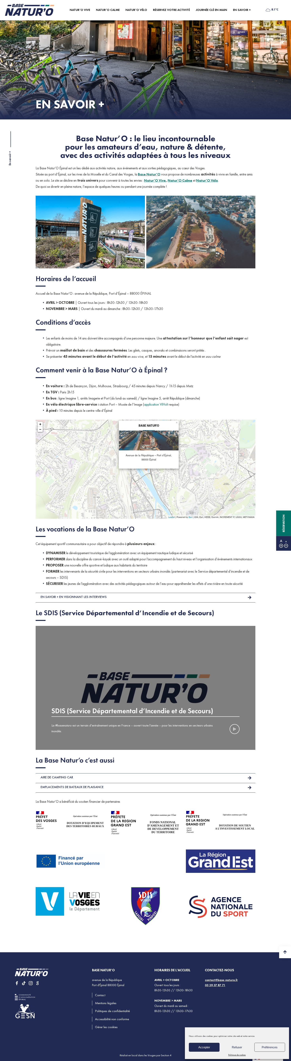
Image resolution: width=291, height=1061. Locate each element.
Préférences (270, 1047)
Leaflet (171, 517)
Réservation (283, 523)
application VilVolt (156, 404)
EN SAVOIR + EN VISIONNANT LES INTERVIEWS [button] (74, 597)
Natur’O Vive (155, 180)
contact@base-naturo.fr (221, 980)
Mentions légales (105, 1003)
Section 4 (166, 1055)
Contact (100, 995)
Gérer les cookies (106, 1027)
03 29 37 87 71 (215, 985)
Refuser (237, 1047)
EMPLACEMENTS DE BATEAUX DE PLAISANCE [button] (72, 787)
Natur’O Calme (180, 180)
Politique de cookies (237, 1055)
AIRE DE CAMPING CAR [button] (57, 777)
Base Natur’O (149, 174)
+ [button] (40, 424)
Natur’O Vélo (207, 180)
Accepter (204, 1047)
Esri (190, 517)
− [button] (40, 429)
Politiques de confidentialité (112, 1011)
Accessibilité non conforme (112, 1019)
